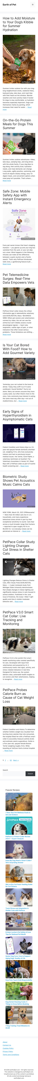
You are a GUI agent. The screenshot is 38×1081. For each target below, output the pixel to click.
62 (11, 760)
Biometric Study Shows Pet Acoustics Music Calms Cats (19, 480)
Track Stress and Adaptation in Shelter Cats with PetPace (17, 909)
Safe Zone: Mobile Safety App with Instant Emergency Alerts (17, 197)
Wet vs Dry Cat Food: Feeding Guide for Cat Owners (19, 885)
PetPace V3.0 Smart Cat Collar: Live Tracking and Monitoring (18, 618)
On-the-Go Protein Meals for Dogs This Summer (18, 124)
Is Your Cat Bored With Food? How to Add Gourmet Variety (19, 349)
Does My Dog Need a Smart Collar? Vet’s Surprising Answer (19, 861)
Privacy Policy (8, 1051)
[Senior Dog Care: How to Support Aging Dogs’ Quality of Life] (19, 945)
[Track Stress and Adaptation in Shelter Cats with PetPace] (19, 897)
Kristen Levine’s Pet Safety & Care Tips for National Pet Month (18, 933)
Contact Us (7, 1045)
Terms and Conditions (11, 1055)
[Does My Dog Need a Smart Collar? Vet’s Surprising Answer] (19, 850)
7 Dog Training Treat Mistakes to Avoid (18, 1027)
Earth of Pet (9, 4)
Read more (7, 181)
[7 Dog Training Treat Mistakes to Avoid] (19, 1015)
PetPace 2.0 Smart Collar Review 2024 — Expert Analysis (18, 838)
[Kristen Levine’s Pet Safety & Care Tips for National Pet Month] (19, 921)
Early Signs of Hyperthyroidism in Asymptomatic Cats (18, 415)
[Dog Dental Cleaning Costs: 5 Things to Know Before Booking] (19, 991)
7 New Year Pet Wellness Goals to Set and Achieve (18, 814)
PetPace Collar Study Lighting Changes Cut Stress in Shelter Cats (19, 547)
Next (16, 760)
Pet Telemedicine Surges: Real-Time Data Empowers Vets (18, 278)
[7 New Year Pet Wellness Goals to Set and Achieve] (19, 802)
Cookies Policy (8, 1048)
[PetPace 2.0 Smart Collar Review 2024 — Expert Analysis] (19, 826)
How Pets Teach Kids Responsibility (19, 980)
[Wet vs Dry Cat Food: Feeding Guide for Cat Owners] (19, 873)
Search (5, 770)
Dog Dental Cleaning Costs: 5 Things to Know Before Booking (17, 1003)
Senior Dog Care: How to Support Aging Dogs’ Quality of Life (18, 957)
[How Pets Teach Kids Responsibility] (19, 969)
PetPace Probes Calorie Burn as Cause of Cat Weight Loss (18, 695)
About (5, 1042)
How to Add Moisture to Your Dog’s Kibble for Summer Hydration (19, 24)
